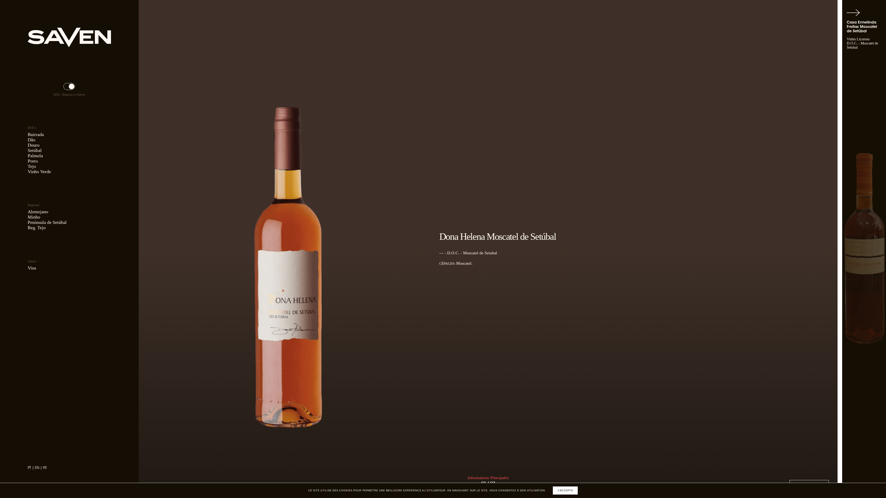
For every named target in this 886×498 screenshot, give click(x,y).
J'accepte (565, 490)
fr (45, 468)
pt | (31, 468)
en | (39, 468)
